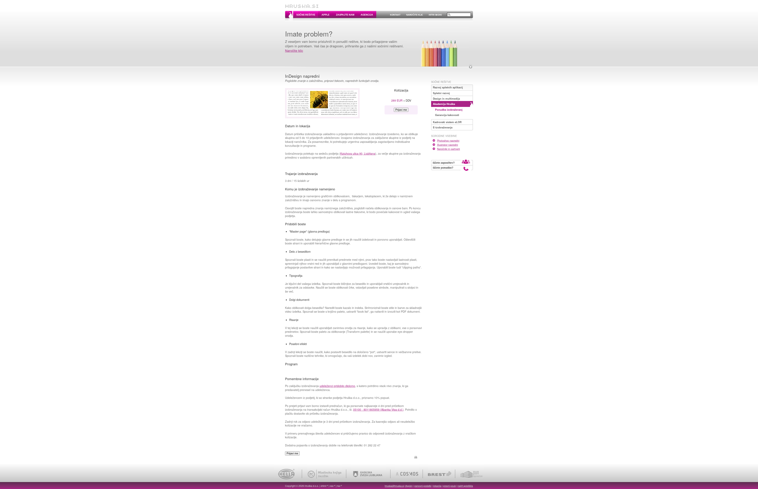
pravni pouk (449, 485)
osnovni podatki (422, 485)
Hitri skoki (435, 15)
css (331, 485)
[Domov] (302, 4)
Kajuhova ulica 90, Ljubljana (357, 153)
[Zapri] (470, 67)
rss (338, 485)
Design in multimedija (446, 98)
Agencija (367, 14)
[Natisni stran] (415, 456)
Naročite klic (414, 15)
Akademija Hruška (444, 104)
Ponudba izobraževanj (448, 109)
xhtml (323, 485)
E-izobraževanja (442, 127)
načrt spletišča (465, 485)
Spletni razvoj (441, 93)
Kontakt (395, 15)
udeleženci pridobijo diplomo (337, 386)
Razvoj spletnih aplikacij (448, 87)
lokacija (437, 485)
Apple (325, 14)
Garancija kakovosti (447, 115)
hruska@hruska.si (394, 485)
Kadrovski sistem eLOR (447, 122)
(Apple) (409, 485)
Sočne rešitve (305, 14)
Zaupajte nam (345, 14)
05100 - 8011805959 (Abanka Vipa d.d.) (378, 409)
